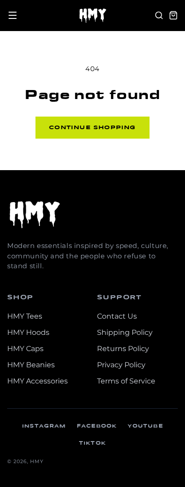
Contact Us (117, 316)
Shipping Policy (125, 332)
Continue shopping (92, 127)
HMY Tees (24, 316)
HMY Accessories (37, 381)
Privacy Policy (121, 365)
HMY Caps (25, 348)
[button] (12, 15)
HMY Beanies (31, 365)
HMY (37, 461)
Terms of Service (126, 381)
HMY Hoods (28, 332)
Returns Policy (123, 348)
